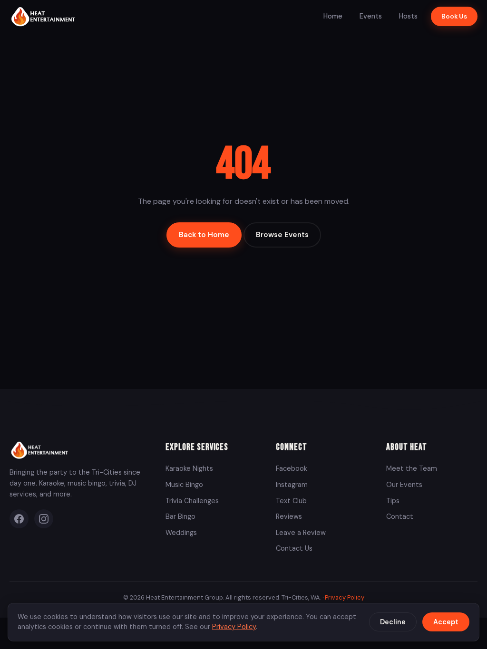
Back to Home (204, 234)
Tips (392, 500)
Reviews (289, 516)
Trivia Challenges (192, 500)
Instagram (292, 484)
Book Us (454, 16)
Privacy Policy (344, 597)
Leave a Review (301, 532)
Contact (399, 516)
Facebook (291, 468)
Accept (445, 622)
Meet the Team (411, 468)
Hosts (408, 16)
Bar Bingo (180, 516)
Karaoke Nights (189, 468)
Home (332, 16)
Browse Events (282, 234)
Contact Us (294, 548)
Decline (393, 622)
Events (371, 16)
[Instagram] (43, 518)
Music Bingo (184, 484)
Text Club (291, 500)
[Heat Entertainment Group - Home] (44, 16)
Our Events (404, 484)
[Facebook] (19, 518)
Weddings (181, 532)
